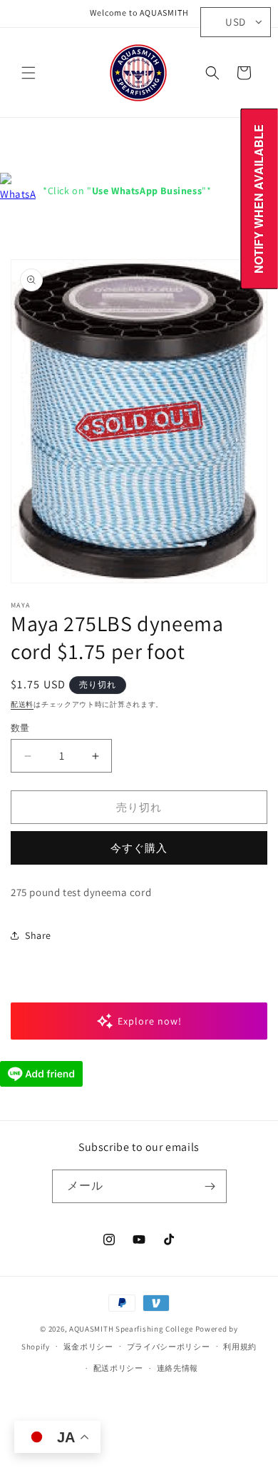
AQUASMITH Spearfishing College (131, 1329)
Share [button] (38, 935)
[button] (28, 73)
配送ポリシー (118, 1368)
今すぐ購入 (139, 848)
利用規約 (240, 1347)
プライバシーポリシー (168, 1347)
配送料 (22, 704)
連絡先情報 (178, 1368)
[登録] (210, 1186)
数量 (20, 728)
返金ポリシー (88, 1347)
